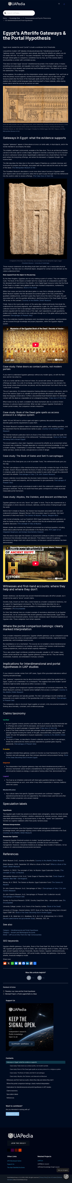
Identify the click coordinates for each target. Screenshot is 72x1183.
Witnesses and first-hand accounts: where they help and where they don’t (30, 1080)
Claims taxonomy (12, 1091)
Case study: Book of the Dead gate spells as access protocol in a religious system (35, 1069)
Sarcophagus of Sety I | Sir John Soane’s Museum (37, 474)
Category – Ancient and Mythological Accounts (19, 932)
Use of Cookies (52, 1177)
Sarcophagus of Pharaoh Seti (14, 897)
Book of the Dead (30, 288)
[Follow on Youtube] (16, 1150)
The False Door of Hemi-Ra (42, 176)
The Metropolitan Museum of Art (23, 168)
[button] (66, 1177)
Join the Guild (18, 1143)
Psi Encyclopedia (19, 609)
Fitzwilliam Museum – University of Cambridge (35, 263)
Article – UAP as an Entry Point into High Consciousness (22, 935)
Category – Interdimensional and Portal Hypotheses (20, 930)
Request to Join (12, 1114)
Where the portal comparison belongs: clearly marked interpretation (28, 1083)
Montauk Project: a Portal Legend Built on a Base (21, 994)
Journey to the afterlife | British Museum (36, 300)
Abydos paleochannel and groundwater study (19, 918)
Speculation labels (12, 1094)
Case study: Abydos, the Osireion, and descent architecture (28, 1076)
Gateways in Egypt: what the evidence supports (22, 1062)
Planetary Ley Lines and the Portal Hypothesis (20, 991)
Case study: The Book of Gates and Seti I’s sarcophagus (27, 1073)
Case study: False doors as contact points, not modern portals (29, 1066)
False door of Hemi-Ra (57, 398)
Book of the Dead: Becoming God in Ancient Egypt (33, 912)
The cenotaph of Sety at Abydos (29, 524)
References (10, 1098)
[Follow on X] (8, 1150)
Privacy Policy (43, 1177)
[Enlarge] (66, 88)
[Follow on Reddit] (19, 1150)
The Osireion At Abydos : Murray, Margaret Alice (41, 515)
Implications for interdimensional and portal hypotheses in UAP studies (29, 1087)
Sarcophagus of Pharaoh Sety (21, 315)
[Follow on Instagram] (12, 1150)
